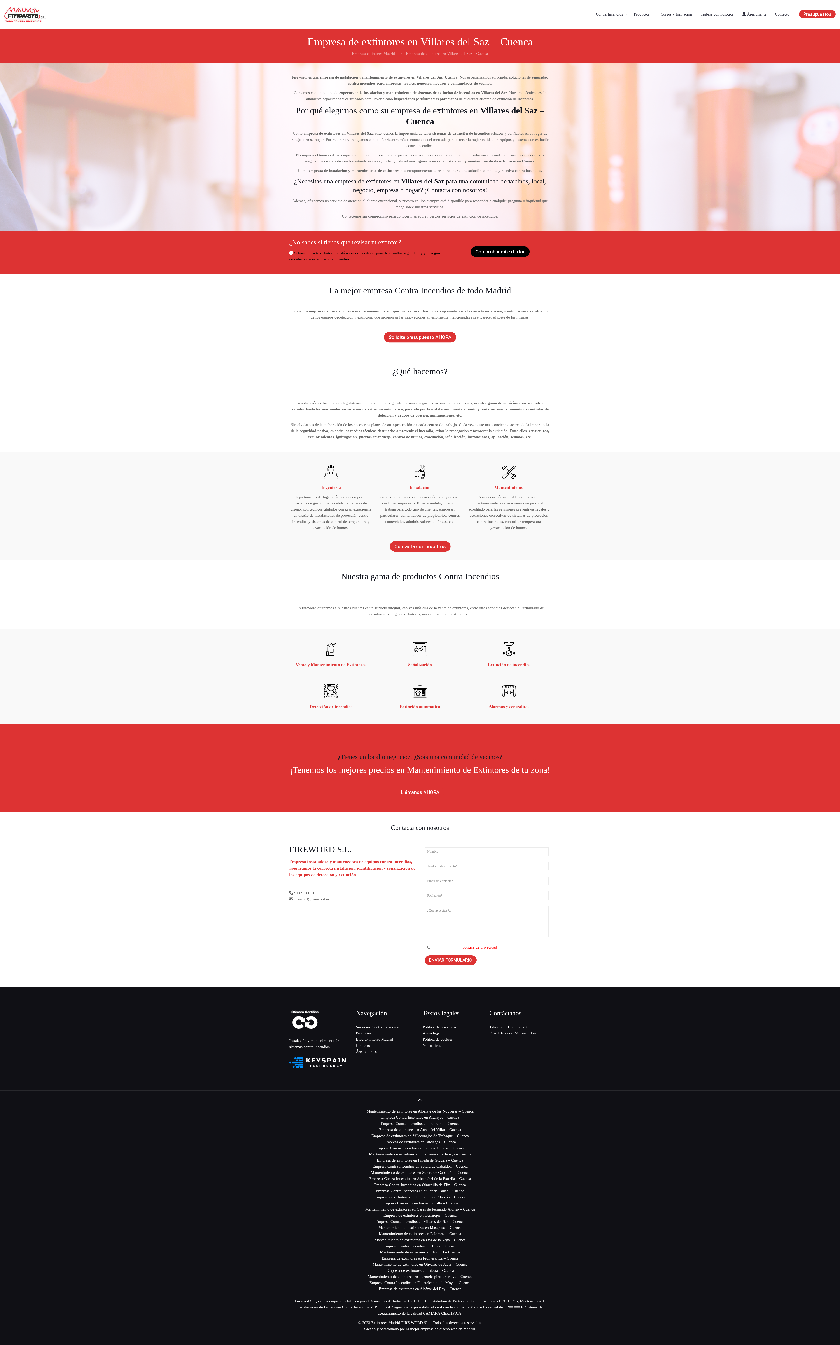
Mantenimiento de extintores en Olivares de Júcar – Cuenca (420, 1264)
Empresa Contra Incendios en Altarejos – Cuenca (420, 1117)
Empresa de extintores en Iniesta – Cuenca (420, 1270)
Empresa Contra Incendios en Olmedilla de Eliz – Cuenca (420, 1185)
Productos (364, 1033)
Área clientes (366, 1051)
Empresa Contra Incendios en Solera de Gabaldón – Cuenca (420, 1166)
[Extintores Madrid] (25, 14)
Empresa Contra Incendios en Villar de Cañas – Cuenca (420, 1191)
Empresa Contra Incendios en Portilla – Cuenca (420, 1203)
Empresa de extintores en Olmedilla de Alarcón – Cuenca (420, 1197)
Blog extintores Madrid (374, 1039)
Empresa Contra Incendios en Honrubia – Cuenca (420, 1123)
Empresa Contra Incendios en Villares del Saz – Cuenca (420, 1221)
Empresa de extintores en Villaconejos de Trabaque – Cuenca (420, 1136)
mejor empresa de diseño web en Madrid (442, 1329)
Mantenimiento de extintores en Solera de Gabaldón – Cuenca (420, 1172)
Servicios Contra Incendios (377, 1027)
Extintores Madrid (385, 1323)
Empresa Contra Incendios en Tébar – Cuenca (420, 1246)
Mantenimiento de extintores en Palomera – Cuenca (420, 1234)
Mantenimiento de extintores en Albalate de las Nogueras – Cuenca (420, 1111)
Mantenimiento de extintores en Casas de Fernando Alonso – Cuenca (420, 1209)
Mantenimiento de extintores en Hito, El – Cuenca (420, 1252)
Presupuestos (817, 14)
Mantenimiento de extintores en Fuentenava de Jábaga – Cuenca (420, 1154)
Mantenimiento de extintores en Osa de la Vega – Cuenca (420, 1240)
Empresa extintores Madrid (373, 53)
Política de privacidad (440, 1027)
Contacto (363, 1045)
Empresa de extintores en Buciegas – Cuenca (420, 1142)
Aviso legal (432, 1033)
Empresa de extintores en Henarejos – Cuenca (420, 1215)
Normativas (432, 1045)
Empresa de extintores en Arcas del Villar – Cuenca (420, 1129)
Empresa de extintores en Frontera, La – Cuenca (420, 1258)
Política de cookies (438, 1039)
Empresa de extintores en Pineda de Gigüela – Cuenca (420, 1160)
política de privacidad (480, 947)
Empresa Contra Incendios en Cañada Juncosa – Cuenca (420, 1148)
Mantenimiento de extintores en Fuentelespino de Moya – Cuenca (420, 1276)
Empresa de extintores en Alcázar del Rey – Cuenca (420, 1289)
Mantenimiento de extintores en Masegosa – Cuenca (420, 1227)
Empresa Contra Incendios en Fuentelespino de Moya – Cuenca (420, 1282)
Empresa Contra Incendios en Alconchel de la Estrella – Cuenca (420, 1178)
